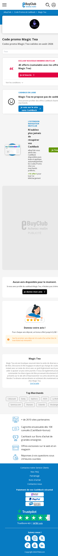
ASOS (45, 399)
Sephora (34, 399)
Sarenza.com (16, 404)
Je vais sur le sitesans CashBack (29, 109)
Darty (23, 399)
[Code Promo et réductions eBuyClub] (29, 4)
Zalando (41, 404)
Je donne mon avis (33, 291)
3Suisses (29, 404)
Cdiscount (12, 399)
